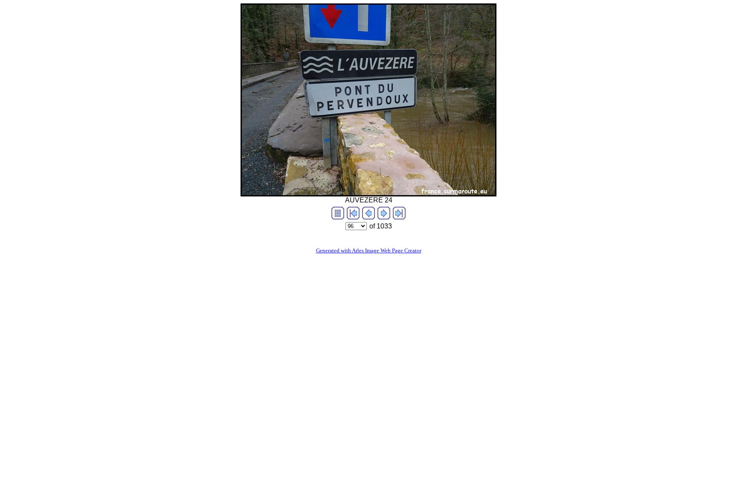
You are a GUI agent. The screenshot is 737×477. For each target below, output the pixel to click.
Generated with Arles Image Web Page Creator (368, 250)
